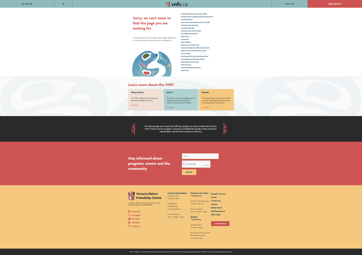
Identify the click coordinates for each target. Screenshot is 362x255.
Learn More (134, 105)
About (170, 92)
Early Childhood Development (189, 33)
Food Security (185, 39)
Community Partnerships (187, 28)
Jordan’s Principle (185, 53)
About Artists (137, 92)
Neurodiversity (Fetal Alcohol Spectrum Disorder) (194, 56)
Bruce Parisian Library (187, 19)
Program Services (218, 194)
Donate (205, 92)
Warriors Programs (186, 64)
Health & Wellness (186, 42)
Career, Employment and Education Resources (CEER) (195, 22)
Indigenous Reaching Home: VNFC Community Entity (195, 48)
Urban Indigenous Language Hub (190, 62)
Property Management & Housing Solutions (193, 59)
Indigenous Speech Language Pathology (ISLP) (193, 50)
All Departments (218, 211)
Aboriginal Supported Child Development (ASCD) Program (197, 16)
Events (214, 197)
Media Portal (216, 207)
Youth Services (185, 70)
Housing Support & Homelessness (190, 45)
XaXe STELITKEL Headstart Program (191, 67)
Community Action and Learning (189, 25)
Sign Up (189, 172)
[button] (27, 4)
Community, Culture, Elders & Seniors (191, 31)
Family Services (185, 36)
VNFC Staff (215, 214)
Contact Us (215, 201)
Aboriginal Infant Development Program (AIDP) (194, 14)
